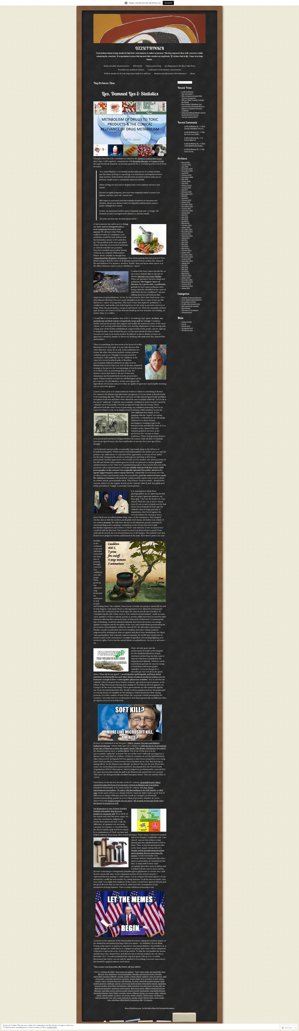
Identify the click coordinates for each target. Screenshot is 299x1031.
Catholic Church (135, 977)
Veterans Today (148, 998)
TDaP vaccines (148, 995)
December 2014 (187, 254)
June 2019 (185, 183)
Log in (184, 324)
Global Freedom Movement (150, 159)
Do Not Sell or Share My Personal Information (158, 1008)
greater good (125, 984)
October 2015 (186, 234)
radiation (162, 993)
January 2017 (186, 202)
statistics (139, 995)
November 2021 (187, 171)
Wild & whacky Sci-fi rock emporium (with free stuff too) (127, 74)
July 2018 (185, 190)
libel (160, 986)
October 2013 (186, 284)
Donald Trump (135, 979)
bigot (163, 972)
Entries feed (186, 326)
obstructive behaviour (101, 993)
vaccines (134, 998)
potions (142, 993)
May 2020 (185, 179)
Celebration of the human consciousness (164, 70)
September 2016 (187, 210)
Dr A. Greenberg (146, 979)
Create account (187, 322)
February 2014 (186, 275)
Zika (141, 1000)
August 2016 (186, 213)
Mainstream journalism (103, 988)
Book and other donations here (116, 66)
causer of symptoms (155, 977)
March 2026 (186, 162)
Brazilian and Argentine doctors (143, 974)
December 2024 (187, 169)
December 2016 (187, 204)
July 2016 (185, 215)
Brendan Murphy (140, 161)
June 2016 (185, 217)
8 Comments (148, 1000)
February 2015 (186, 250)
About (192, 74)
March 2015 (185, 248)
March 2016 (186, 223)
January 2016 (186, 227)
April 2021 (185, 173)
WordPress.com (187, 330)
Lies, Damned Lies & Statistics (130, 94)
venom (140, 998)
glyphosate (110, 984)
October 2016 (186, 208)
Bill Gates (101, 974)
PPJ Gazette (137, 66)
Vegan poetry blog (153, 66)
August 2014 (186, 263)
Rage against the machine (124, 972)
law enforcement (146, 986)
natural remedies (133, 991)
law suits (155, 986)
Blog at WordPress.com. (133, 1008)
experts (103, 981)
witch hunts (115, 1000)
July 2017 (184, 196)
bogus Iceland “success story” (120, 801)
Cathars (126, 977)
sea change (117, 995)
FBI (123, 981)
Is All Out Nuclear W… (191, 126)
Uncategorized (187, 312)
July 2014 (185, 265)
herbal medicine (136, 984)
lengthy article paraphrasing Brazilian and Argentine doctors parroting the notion (147, 853)
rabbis (157, 993)
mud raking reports (108, 991)
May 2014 (185, 269)
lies (164, 986)
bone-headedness (111, 974)
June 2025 (185, 167)
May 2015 (185, 244)
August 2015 (186, 238)
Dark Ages (125, 979)
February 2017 (186, 200)
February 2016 (187, 225)
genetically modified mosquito (149, 981)
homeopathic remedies (149, 984)
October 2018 (186, 187)
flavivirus (128, 981)
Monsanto (97, 991)
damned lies (117, 979)
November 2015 (187, 231)
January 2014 (186, 277)
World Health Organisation (129, 1000)
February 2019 (187, 185)
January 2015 (186, 252)
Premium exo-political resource (131, 70)
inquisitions (162, 984)
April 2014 (185, 271)
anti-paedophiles (155, 972)
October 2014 (186, 259)
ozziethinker (149, 48)
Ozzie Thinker (114, 993)
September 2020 (187, 177)
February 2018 (186, 192)
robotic (99, 995)
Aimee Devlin (158, 161)
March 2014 (185, 273)
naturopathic (144, 991)
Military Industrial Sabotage (155, 988)
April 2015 (185, 246)
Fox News (135, 981)
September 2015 (187, 236)
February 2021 (186, 175)
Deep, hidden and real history (192, 300)
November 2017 (187, 194)
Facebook (110, 981)
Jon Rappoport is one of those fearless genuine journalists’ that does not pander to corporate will (110, 811)
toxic (110, 998)
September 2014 (187, 261)
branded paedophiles (125, 974)
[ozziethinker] (149, 28)
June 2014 (185, 267)
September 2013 (187, 286)
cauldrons (145, 977)
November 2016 (187, 206)
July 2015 (185, 240)
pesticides (122, 993)
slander (133, 995)
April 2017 (185, 198)
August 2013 (186, 288)
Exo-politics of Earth (189, 302)
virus (109, 1000)
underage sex (126, 998)
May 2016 (185, 219)
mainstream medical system (120, 988)
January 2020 (186, 181)
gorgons (118, 984)
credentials (109, 979)
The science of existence (190, 310)
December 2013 (187, 280)
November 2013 (187, 282)
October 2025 (186, 164)
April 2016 (185, 221)
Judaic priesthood (133, 986)
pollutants (135, 993)
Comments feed (187, 328)
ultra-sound (117, 998)
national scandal (121, 991)
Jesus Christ (112, 986)
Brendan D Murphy (110, 977)
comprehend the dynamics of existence (110, 258)
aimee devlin (144, 972)
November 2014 (187, 257)
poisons (129, 993)
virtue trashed (159, 998)
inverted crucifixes (101, 986)
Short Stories (186, 308)
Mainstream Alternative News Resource (170, 74)
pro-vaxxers (150, 993)
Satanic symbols (107, 995)
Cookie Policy (52, 1027)
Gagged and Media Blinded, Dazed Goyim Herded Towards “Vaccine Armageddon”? (193, 115)
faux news (117, 981)
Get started (168, 3)
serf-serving (126, 995)
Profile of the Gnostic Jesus (191, 304)
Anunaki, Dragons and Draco (191, 297)
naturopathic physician (157, 991)
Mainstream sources (137, 988)
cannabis (120, 977)
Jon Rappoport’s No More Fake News (180, 66)
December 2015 (187, 229)
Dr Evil (155, 979)
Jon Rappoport (122, 986)
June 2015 (185, 242)
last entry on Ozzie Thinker (149, 276)
